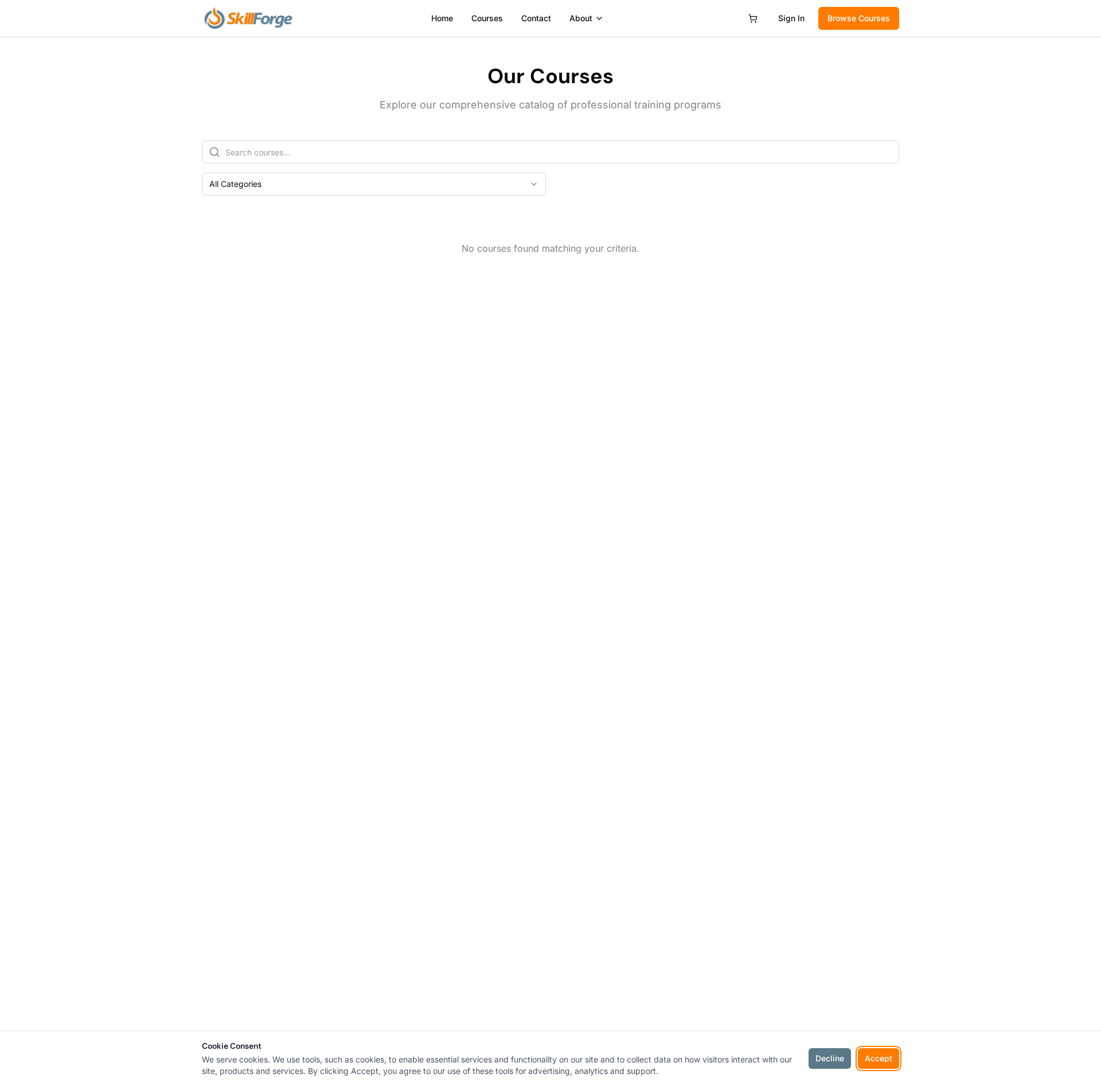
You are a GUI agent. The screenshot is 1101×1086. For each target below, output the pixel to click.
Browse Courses (858, 18)
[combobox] (374, 184)
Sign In (791, 18)
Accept (878, 1058)
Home (442, 18)
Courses (487, 18)
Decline (829, 1058)
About (580, 18)
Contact (536, 18)
